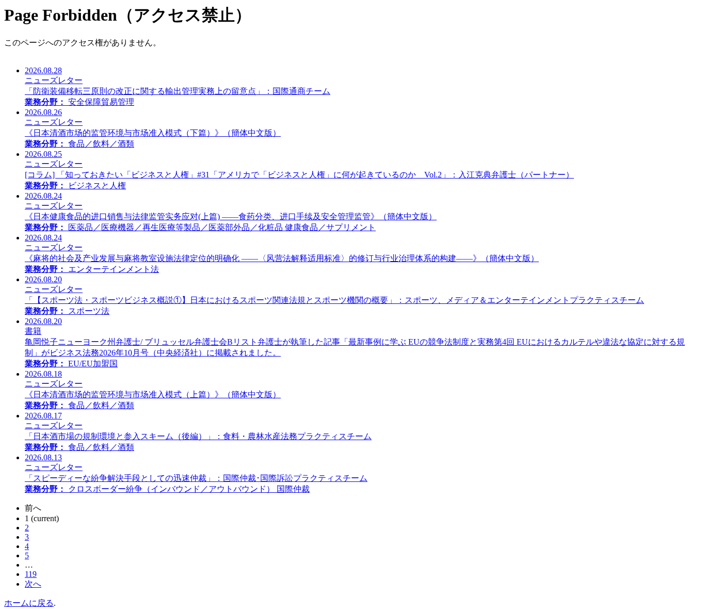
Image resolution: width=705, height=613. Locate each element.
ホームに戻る (29, 603)
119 (31, 574)
